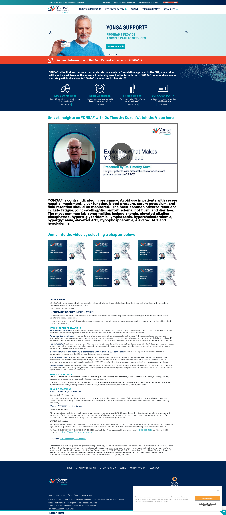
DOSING (134, 9)
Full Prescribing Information (149, 2)
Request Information (170, 2)
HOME (69, 468)
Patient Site (106, 2)
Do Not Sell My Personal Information (207, 504)
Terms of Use (86, 495)
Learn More (65, 105)
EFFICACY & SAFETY (114, 9)
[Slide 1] (110, 54)
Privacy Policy (73, 495)
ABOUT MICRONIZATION (90, 9)
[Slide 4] (116, 54)
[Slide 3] (114, 54)
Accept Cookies (207, 498)
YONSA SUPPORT (151, 9)
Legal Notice (60, 495)
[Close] (218, 490)
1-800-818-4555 (145, 430)
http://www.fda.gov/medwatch (77, 432)
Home (50, 495)
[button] (50, 33)
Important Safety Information (124, 2)
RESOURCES (169, 9)
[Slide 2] (112, 54)
